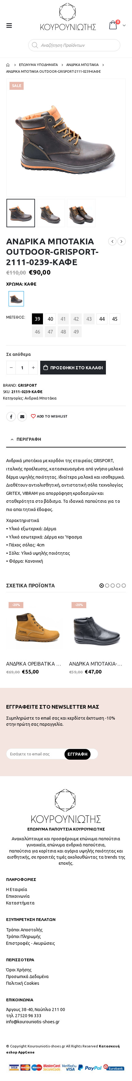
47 (50, 331)
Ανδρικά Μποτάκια (40, 398)
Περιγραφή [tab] (29, 439)
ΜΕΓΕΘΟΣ (15, 317)
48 (63, 331)
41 (63, 319)
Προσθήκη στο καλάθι (76, 367)
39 (37, 319)
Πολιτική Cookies (22, 983)
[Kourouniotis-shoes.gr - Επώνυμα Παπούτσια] (68, 16)
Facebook (11, 417)
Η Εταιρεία (16, 889)
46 (37, 331)
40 (50, 319)
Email (22, 417)
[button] (101, 585)
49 (76, 331)
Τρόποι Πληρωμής (23, 936)
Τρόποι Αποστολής (24, 929)
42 (76, 319)
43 (89, 319)
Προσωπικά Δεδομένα (27, 976)
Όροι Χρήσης (19, 969)
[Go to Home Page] (8, 64)
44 (102, 319)
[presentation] (7, 137)
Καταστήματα (20, 902)
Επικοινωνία (18, 896)
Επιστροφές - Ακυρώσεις (30, 943)
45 (115, 319)
